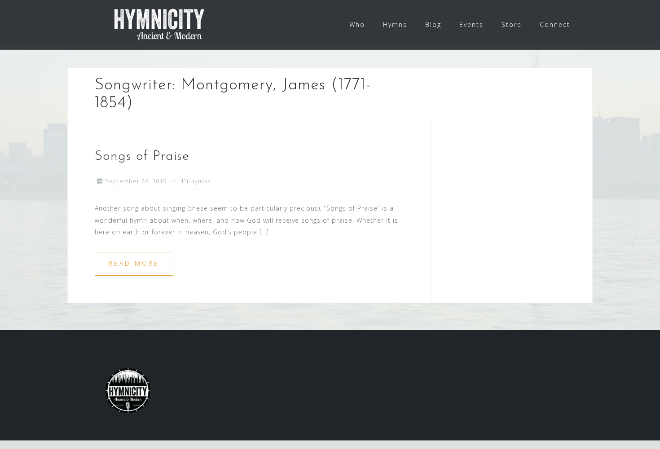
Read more (134, 263)
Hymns (395, 24)
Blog (433, 24)
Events (471, 24)
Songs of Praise (142, 156)
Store (512, 24)
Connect (555, 24)
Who (357, 24)
